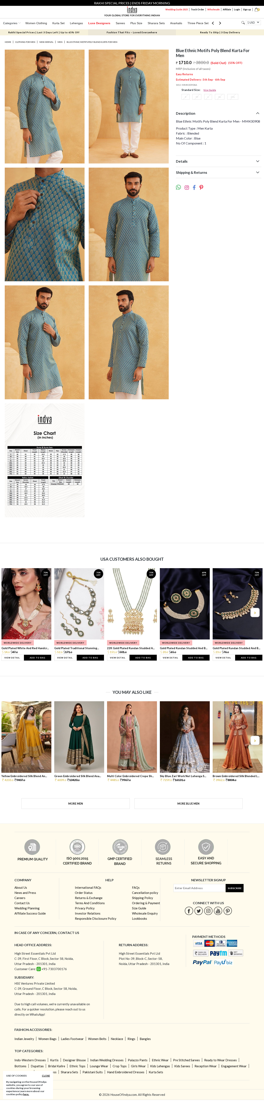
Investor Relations (87, 913)
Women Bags (47, 1039)
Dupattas (37, 1066)
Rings (131, 1039)
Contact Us (22, 903)
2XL (233, 96)
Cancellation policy (145, 892)
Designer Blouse (74, 1060)
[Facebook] (189, 910)
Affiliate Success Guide (30, 913)
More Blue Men (188, 803)
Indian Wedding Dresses (107, 1060)
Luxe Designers (99, 23)
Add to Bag (37, 657)
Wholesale (213, 9)
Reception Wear (205, 1066)
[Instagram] (208, 910)
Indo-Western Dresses (30, 1060)
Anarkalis (176, 23)
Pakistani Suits (92, 1072)
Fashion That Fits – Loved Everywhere (132, 32)
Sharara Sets (156, 23)
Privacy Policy (85, 908)
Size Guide (210, 90)
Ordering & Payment (146, 903)
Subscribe (235, 888)
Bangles (145, 1039)
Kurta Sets (156, 1072)
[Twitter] (198, 910)
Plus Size (136, 23)
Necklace (117, 1039)
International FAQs (88, 887)
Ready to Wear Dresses (220, 1060)
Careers (19, 898)
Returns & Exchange (89, 898)
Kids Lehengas (160, 1066)
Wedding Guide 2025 (176, 9)
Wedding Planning (27, 908)
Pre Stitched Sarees (186, 1060)
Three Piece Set (198, 23)
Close (46, 1075)
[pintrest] (228, 910)
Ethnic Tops (77, 1066)
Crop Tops (120, 1066)
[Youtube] (218, 910)
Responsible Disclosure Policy (95, 918)
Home (8, 42)
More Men (75, 803)
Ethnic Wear (160, 1060)
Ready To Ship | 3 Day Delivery (220, 32)
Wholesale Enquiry (145, 913)
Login (237, 9)
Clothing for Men (25, 42)
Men (60, 42)
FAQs (136, 887)
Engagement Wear (234, 1066)
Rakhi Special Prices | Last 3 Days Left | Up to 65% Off (44, 32)
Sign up (247, 9)
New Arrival (46, 42)
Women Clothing (36, 23)
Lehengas (76, 23)
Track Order (197, 9)
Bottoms (20, 1066)
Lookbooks (139, 918)
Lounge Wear (99, 1066)
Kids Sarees (182, 1066)
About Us (20, 887)
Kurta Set (58, 23)
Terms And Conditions (90, 903)
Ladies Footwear (72, 1039)
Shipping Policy (142, 898)
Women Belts (97, 1039)
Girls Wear (138, 1066)
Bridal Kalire (56, 1066)
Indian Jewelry (24, 1039)
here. (26, 1094)
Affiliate (227, 9)
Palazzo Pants (137, 1060)
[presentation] (9, 612)
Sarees (120, 23)
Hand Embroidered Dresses (125, 1072)
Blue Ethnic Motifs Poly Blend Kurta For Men (92, 42)
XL (219, 96)
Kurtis (54, 1060)
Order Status (84, 892)
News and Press (25, 892)
